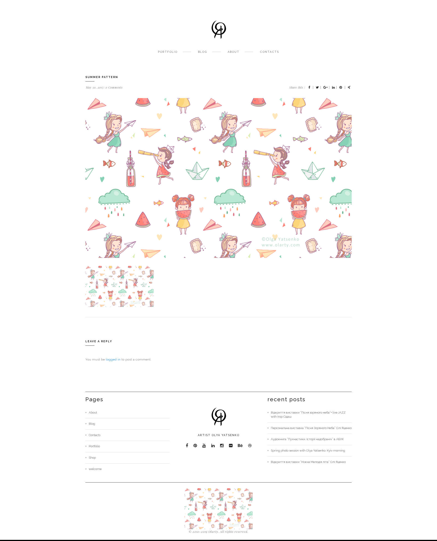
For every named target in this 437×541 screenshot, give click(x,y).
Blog (202, 51)
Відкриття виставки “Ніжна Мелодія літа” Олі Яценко (308, 462)
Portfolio (168, 51)
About (233, 51)
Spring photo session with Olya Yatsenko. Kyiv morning (308, 450)
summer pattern (101, 77)
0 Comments (114, 87)
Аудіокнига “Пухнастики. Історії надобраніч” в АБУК (307, 439)
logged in (113, 359)
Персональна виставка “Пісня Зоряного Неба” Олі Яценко (311, 428)
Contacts (269, 51)
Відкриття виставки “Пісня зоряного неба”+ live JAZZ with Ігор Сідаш (308, 415)
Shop (92, 457)
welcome (95, 469)
